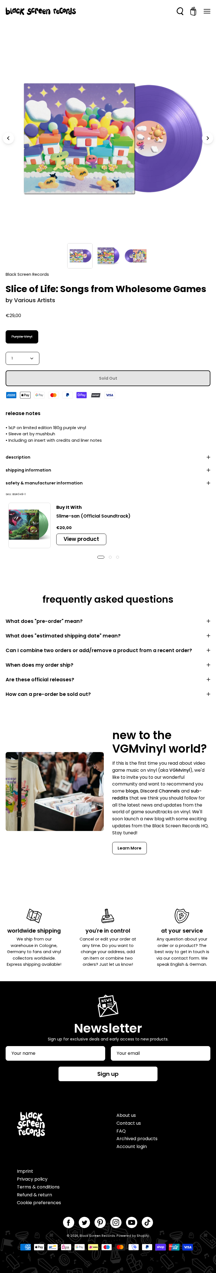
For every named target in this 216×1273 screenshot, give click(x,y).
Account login (131, 1146)
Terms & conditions (38, 1187)
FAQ (121, 1131)
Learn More (129, 848)
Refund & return (34, 1195)
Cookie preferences (39, 1202)
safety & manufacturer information (44, 483)
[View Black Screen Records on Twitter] (84, 1222)
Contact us (128, 1123)
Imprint (25, 1171)
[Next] (207, 138)
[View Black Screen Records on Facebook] (68, 1222)
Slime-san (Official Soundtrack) (93, 516)
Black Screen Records (97, 1236)
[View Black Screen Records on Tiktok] (147, 1222)
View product (81, 539)
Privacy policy (32, 1179)
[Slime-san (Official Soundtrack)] (29, 525)
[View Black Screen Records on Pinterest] (100, 1222)
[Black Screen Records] (41, 11)
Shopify (143, 1236)
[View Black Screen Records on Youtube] (131, 1222)
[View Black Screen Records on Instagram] (116, 1222)
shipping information (28, 470)
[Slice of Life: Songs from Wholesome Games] (80, 255)
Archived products (137, 1138)
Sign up (108, 1074)
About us (126, 1115)
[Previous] (8, 138)
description (18, 457)
